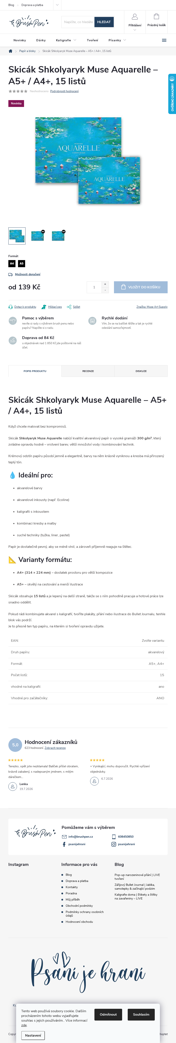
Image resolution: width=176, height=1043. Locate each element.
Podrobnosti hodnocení (64, 91)
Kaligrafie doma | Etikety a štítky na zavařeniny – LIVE (136, 897)
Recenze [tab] (88, 371)
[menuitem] (19, 40)
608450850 (126, 837)
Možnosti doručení (27, 274)
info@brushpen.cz (80, 837)
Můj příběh (73, 900)
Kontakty (72, 887)
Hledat (104, 22)
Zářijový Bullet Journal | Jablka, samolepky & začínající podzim (135, 887)
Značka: (152, 307)
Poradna (71, 893)
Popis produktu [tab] (35, 371)
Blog (11, 5)
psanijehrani (76, 844)
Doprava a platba (32, 5)
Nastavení (33, 1035)
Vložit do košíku (144, 287)
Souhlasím (141, 1014)
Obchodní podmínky (79, 906)
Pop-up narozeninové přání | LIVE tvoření (137, 877)
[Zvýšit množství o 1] (105, 284)
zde (24, 1025)
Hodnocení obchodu (79, 922)
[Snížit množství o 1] (105, 290)
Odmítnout (108, 1014)
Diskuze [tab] (141, 371)
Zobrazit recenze (55, 748)
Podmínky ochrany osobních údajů (85, 914)
